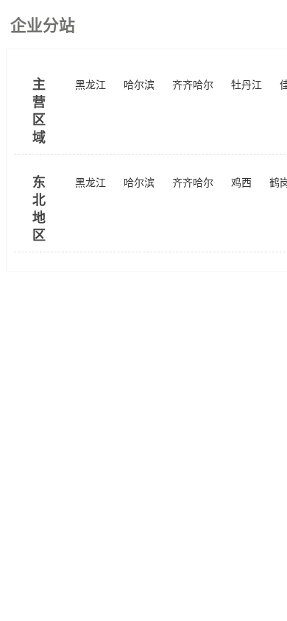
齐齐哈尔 (192, 85)
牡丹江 (246, 85)
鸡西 (241, 182)
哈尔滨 (139, 85)
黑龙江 (90, 85)
